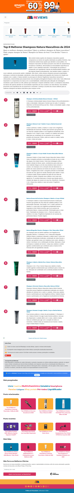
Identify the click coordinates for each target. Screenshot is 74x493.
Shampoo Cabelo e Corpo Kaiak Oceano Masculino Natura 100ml (45, 154)
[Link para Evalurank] (48, 486)
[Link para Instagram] (33, 486)
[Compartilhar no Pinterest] (30, 92)
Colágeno (20, 389)
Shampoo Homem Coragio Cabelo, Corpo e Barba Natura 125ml (44, 311)
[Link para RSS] (41, 486)
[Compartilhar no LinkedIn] (24, 92)
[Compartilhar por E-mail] (37, 92)
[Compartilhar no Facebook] (17, 92)
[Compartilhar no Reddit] (34, 92)
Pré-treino (42, 389)
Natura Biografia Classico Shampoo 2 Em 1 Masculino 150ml (45, 230)
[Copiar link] (40, 92)
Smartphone (56, 386)
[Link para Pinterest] (26, 486)
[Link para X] (31, 486)
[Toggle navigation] (5, 17)
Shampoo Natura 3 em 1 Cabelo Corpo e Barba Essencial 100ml (44, 124)
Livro (10, 386)
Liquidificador (55, 389)
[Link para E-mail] (39, 486)
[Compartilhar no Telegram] (27, 92)
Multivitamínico (31, 386)
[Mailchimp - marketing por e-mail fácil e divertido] (54, 475)
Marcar (37, 375)
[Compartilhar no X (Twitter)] (20, 92)
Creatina (17, 386)
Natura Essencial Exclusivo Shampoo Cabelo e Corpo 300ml (45, 198)
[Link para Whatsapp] (46, 486)
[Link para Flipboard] (43, 486)
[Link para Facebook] (36, 486)
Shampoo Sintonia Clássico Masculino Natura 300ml (43, 286)
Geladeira (45, 386)
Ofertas (30, 111)
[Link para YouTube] (29, 486)
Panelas (12, 389)
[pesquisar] (69, 23)
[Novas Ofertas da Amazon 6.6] (37, 6)
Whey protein (31, 389)
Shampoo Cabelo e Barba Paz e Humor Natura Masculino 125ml (44, 263)
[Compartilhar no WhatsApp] (14, 92)
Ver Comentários (31, 114)
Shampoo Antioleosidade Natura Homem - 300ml (42, 99)
